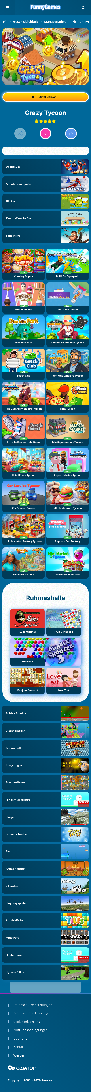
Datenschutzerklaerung (30, 1013)
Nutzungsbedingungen (30, 1030)
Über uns (20, 1038)
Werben (19, 1055)
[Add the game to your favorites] (81, 35)
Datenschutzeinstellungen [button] (32, 1005)
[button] (83, 7)
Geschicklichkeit (25, 21)
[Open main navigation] (7, 7)
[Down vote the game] (45, 133)
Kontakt (19, 1047)
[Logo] (45, 7)
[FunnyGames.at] (4, 21)
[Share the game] (20, 133)
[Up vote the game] (71, 133)
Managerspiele (55, 21)
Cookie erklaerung (26, 1022)
